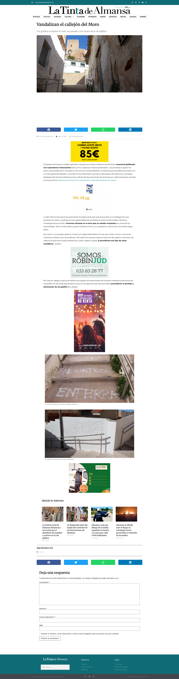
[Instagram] (135, 2)
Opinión (143, 17)
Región (103, 17)
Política (47, 17)
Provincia (92, 17)
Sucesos (133, 17)
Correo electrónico (47, 617)
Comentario (44, 582)
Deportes (113, 17)
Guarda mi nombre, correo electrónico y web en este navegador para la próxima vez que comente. (80, 633)
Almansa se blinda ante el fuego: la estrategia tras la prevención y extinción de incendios (126, 530)
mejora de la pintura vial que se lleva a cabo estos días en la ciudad (87, 180)
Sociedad (57, 17)
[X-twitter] (139, 2)
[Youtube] (142, 2)
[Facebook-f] (132, 2)
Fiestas (123, 17)
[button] (49, 130)
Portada (36, 17)
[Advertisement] (89, 110)
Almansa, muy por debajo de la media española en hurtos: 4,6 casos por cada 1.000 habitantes (100, 530)
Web (41, 625)
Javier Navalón (143, 676)
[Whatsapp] (146, 2)
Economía (81, 17)
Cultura (68, 17)
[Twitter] (89, 676)
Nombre (43, 608)
